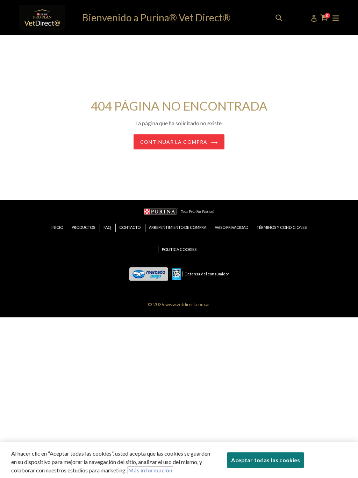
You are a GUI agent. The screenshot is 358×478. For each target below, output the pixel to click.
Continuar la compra (173, 142)
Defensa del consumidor (207, 274)
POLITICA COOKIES (179, 249)
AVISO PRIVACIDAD (231, 227)
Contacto (130, 227)
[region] (179, 460)
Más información (150, 470)
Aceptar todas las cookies (265, 460)
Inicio (57, 227)
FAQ (107, 227)
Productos (83, 227)
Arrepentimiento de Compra (177, 227)
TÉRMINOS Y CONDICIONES (282, 227)
